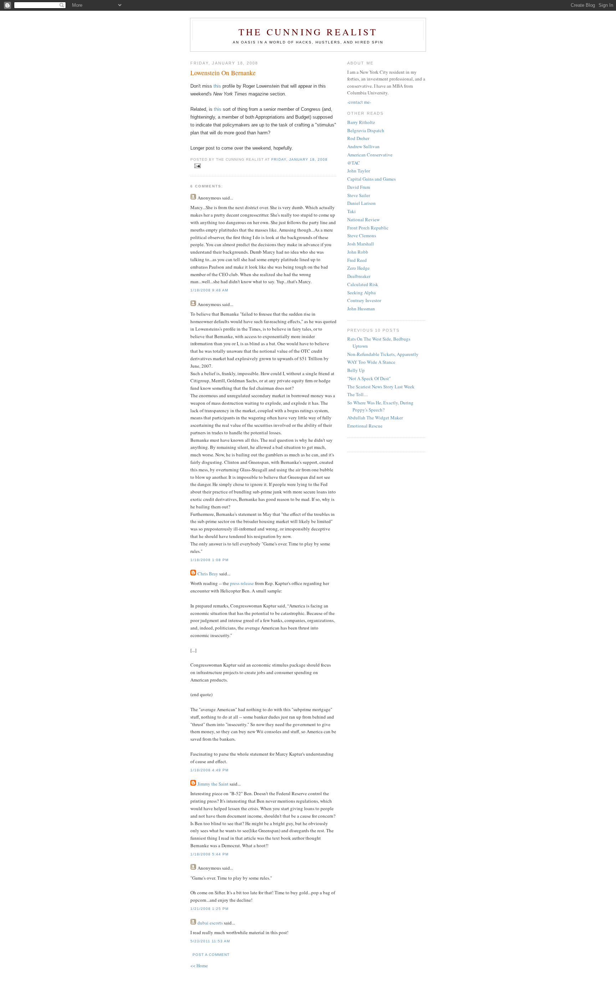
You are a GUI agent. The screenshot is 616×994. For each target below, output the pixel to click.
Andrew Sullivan (363, 146)
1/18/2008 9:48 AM (209, 290)
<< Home (199, 965)
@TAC (353, 163)
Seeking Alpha (361, 292)
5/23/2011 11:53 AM (210, 941)
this (217, 86)
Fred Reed (357, 260)
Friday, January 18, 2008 (299, 159)
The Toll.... (357, 394)
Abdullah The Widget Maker (375, 417)
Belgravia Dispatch (365, 130)
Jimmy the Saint (213, 784)
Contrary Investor (364, 300)
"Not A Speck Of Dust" (369, 378)
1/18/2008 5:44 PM (209, 854)
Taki (351, 211)
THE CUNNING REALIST (308, 32)
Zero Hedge (358, 268)
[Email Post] (196, 166)
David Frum (358, 187)
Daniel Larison (361, 203)
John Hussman (361, 308)
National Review (363, 219)
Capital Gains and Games (371, 179)
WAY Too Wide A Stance (371, 362)
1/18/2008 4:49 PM (209, 770)
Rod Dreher (358, 138)
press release (242, 583)
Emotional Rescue (365, 426)
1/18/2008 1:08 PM (209, 560)
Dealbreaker (358, 276)
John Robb (357, 252)
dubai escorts (210, 923)
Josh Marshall (360, 243)
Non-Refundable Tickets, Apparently (383, 354)
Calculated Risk (362, 284)
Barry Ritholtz (361, 122)
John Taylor (358, 170)
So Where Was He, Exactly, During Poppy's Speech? (380, 406)
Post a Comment (211, 955)
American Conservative (369, 154)
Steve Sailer (358, 195)
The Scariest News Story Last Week (381, 386)
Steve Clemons (361, 235)
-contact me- (359, 102)
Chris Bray (207, 573)
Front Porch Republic (368, 227)
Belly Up (356, 370)
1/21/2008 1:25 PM (209, 909)
